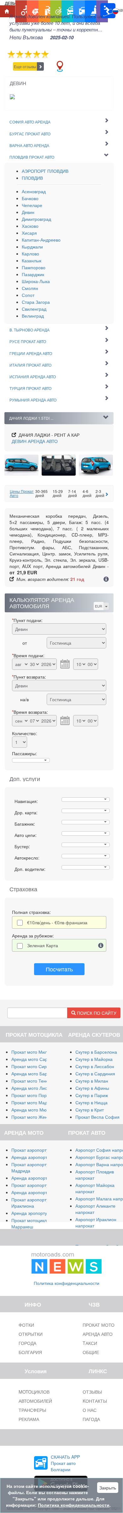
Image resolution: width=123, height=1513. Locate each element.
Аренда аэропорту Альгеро (39, 1178)
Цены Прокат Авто (22, 493)
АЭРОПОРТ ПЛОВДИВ (45, 171)
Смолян (30, 288)
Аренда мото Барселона (36, 1073)
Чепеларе (32, 205)
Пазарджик (33, 274)
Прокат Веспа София (97, 1117)
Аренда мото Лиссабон (35, 1088)
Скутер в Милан (91, 1081)
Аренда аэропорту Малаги (38, 1157)
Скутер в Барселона (96, 1052)
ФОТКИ (26, 1325)
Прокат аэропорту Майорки (39, 1150)
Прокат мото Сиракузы (34, 1066)
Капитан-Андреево (41, 240)
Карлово (30, 253)
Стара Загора (36, 302)
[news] (67, 1261)
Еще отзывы (25, 66)
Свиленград (34, 309)
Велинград (33, 316)
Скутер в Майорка (94, 1059)
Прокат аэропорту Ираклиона (30, 1202)
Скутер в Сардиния (95, 1073)
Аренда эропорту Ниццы (36, 1213)
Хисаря (29, 233)
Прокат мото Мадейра (34, 1102)
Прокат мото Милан (31, 1052)
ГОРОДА (27, 1343)
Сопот (28, 295)
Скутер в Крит (89, 1109)
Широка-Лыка (36, 281)
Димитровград (36, 219)
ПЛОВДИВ (32, 178)
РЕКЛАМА (29, 1419)
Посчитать (59, 969)
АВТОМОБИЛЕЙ (35, 1401)
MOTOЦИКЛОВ (34, 1392)
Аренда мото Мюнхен (33, 1109)
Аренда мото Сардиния (35, 1059)
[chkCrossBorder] (101, 945)
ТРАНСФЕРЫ (32, 1410)
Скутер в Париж (91, 1095)
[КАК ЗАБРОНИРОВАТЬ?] (106, 579)
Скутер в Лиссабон (94, 1066)
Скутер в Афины (92, 1088)
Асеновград (34, 191)
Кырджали (32, 246)
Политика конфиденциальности (66, 1283)
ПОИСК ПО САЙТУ (96, 1013)
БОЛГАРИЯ (30, 1352)
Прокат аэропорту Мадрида (30, 1167)
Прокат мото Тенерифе (35, 1081)
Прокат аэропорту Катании (39, 1185)
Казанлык (31, 260)
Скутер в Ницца (91, 1102)
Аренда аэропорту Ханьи (37, 1192)
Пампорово (33, 267)
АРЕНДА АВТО (35, 441)
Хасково (30, 226)
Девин (28, 212)
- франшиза (57, 922)
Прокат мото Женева (33, 1117)
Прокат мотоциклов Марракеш (31, 1223)
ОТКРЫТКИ (31, 1334)
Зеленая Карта (42, 945)
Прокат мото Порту (31, 1095)
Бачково (30, 198)
